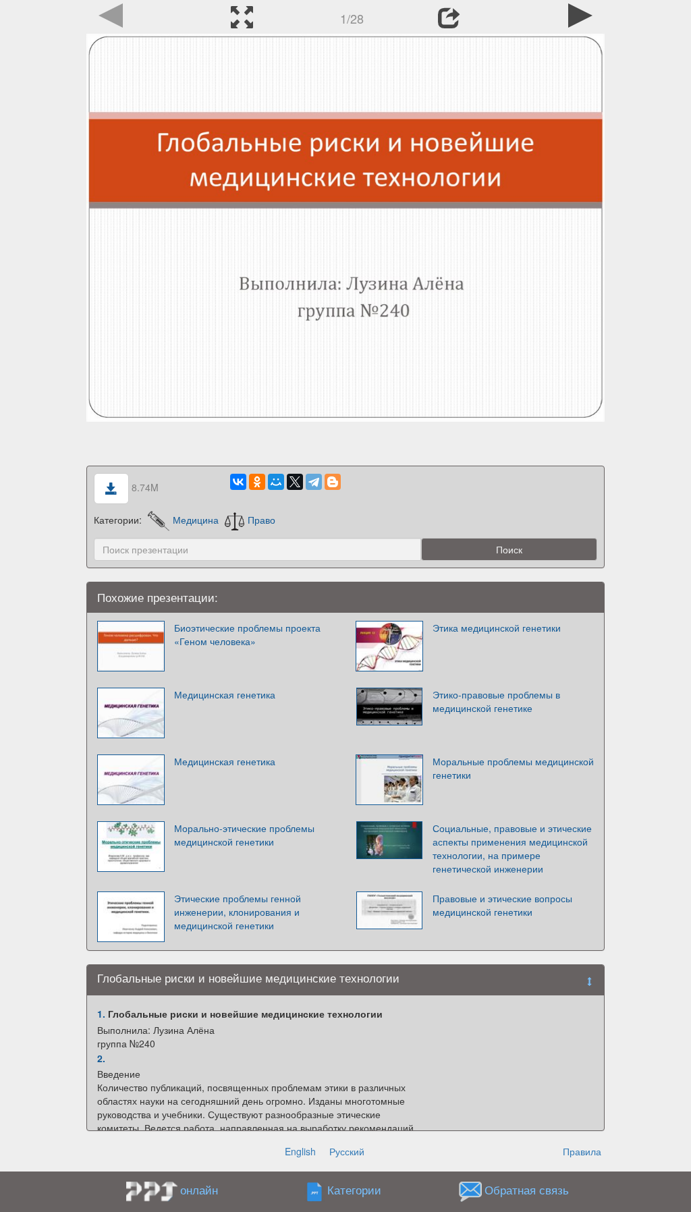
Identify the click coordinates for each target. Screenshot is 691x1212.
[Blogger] (333, 482)
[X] (295, 482)
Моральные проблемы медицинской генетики (513, 767)
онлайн (199, 1190)
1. (101, 1013)
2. (101, 1058)
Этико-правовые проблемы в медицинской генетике (496, 701)
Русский (346, 1151)
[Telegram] (314, 482)
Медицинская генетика (224, 694)
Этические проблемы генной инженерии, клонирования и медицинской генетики (237, 911)
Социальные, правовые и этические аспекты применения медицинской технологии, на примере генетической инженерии (512, 848)
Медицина (196, 519)
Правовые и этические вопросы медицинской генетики (502, 904)
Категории (354, 1190)
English (300, 1151)
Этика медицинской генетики (497, 627)
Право (261, 519)
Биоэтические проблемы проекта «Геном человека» (247, 634)
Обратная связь (527, 1190)
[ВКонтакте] (238, 482)
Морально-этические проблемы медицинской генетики (244, 834)
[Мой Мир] (276, 482)
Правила (582, 1151)
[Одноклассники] (257, 482)
